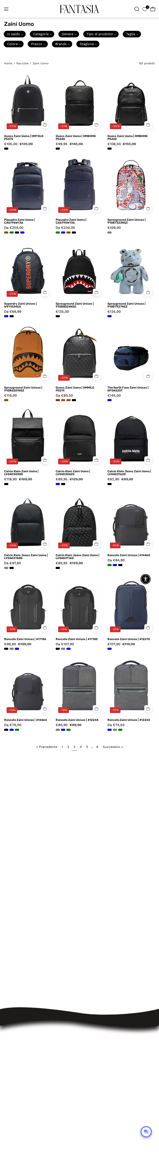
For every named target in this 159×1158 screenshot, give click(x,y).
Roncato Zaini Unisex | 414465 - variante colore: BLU (115, 565)
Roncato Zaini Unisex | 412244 (77, 720)
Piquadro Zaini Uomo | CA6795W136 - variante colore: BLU (63, 232)
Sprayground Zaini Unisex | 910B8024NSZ (75, 305)
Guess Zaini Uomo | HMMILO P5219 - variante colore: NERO (74, 400)
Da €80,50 (64, 395)
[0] (144, 9)
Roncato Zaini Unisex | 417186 (25, 639)
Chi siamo (92, 1048)
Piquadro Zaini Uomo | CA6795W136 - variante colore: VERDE (58, 232)
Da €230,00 (65, 228)
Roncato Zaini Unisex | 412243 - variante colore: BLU (109, 730)
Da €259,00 (13, 228)
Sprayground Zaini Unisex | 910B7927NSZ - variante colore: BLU (109, 316)
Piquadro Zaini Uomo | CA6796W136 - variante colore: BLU (22, 232)
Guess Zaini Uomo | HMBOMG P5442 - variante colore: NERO (109, 149)
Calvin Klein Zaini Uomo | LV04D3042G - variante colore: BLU (58, 484)
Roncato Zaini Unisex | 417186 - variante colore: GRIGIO (12, 649)
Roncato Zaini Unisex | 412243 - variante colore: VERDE (120, 730)
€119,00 (10, 395)
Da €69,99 (12, 312)
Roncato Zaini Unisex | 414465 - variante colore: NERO (120, 565)
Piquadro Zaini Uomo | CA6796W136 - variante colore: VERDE (12, 232)
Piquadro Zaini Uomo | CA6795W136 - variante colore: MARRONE (68, 232)
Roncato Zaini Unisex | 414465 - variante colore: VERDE (109, 565)
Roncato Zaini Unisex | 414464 (25, 720)
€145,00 (114, 395)
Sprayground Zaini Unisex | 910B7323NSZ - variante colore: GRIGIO (109, 232)
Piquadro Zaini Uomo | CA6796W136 (19, 221)
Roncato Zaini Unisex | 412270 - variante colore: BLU (109, 649)
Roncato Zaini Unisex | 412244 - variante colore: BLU (63, 730)
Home (8, 63)
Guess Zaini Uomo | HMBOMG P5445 (76, 138)
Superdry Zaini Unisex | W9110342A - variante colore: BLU (6, 316)
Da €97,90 (12, 563)
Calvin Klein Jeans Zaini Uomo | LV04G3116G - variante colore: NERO (58, 568)
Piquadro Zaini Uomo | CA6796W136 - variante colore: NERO (17, 232)
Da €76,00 (12, 725)
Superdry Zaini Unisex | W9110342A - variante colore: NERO (12, 316)
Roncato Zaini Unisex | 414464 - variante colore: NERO (6, 730)
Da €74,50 (115, 725)
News (88, 1055)
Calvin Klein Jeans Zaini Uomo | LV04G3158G (26, 557)
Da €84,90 (116, 560)
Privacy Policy (95, 1034)
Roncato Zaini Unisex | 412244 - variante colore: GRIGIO (58, 730)
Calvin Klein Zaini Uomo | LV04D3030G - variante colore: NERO (6, 484)
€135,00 (62, 312)
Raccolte (22, 63)
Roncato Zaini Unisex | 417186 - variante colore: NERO (6, 649)
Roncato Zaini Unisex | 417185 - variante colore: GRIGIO (63, 649)
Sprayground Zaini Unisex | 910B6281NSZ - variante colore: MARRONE (6, 400)
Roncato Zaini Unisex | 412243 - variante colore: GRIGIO (115, 730)
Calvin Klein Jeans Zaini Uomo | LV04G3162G (129, 473)
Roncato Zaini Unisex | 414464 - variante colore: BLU (12, 730)
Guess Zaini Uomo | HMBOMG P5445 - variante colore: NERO (58, 149)
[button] (136, 9)
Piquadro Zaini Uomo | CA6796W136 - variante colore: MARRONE (6, 232)
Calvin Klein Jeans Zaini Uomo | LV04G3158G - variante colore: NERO (12, 568)
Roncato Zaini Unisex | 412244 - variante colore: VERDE (68, 730)
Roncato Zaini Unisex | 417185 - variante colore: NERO (58, 649)
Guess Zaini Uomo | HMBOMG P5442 (127, 138)
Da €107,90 (65, 644)
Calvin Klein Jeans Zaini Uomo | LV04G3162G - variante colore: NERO (109, 484)
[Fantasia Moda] (79, 9)
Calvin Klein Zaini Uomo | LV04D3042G (73, 473)
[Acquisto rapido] (45, 208)
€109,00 (114, 228)
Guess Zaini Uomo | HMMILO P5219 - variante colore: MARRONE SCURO (58, 400)
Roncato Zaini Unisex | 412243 (128, 720)
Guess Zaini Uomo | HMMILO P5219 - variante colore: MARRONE (68, 400)
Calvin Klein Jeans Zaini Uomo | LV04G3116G (77, 557)
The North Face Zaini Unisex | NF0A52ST (127, 389)
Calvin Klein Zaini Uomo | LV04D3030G (21, 473)
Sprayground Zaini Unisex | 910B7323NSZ (126, 221)
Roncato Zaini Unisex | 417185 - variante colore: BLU (68, 649)
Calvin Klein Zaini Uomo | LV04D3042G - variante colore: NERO (63, 484)
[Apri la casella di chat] (146, 1132)
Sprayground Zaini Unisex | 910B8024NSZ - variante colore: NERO (58, 316)
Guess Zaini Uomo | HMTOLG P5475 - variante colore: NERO (6, 149)
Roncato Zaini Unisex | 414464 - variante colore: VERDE (17, 730)
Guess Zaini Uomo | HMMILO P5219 (75, 389)
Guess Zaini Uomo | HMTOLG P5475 (23, 138)
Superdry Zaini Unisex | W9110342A (20, 305)
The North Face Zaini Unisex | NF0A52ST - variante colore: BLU (109, 400)
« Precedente (46, 747)
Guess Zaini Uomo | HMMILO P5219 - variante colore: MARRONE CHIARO (63, 400)
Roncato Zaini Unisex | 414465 (128, 555)
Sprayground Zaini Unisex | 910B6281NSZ (23, 389)
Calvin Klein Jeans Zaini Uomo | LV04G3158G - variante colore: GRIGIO (6, 568)
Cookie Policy (95, 1041)
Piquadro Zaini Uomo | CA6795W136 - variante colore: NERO (74, 232)
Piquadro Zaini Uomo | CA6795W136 (71, 221)
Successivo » (113, 747)
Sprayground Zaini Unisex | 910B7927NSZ (126, 305)
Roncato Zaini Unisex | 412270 (128, 639)
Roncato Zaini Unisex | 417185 (77, 639)
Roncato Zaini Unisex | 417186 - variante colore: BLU (17, 649)
